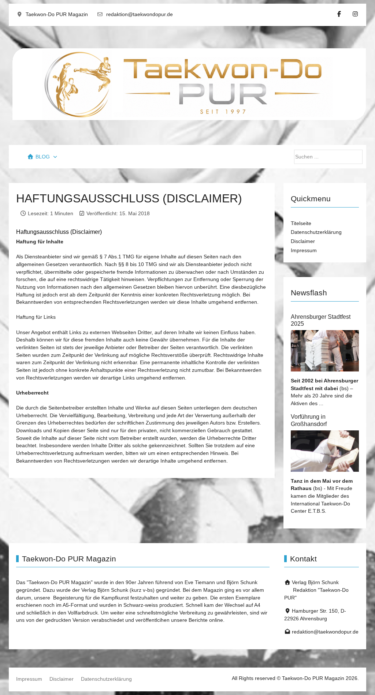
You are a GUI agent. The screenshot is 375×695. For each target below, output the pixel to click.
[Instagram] (355, 14)
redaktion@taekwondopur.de (139, 14)
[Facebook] (339, 14)
